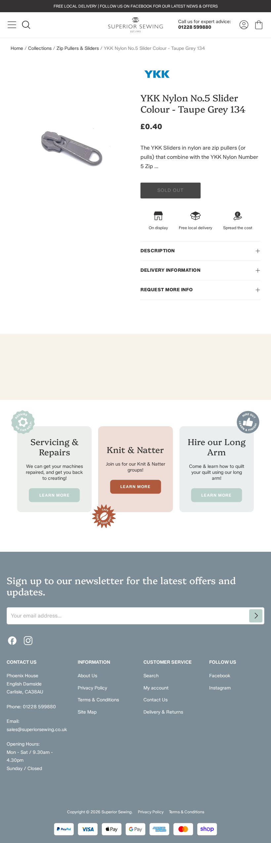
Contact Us (155, 700)
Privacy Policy (92, 688)
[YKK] (200, 74)
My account (156, 688)
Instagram (220, 688)
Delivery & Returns (163, 712)
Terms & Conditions (98, 700)
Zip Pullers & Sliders (78, 48)
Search (151, 676)
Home (17, 48)
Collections (40, 48)
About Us (87, 676)
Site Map (87, 712)
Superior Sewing (116, 811)
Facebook (219, 676)
